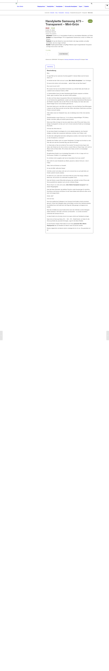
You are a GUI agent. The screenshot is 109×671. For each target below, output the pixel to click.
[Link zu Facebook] (16, 1)
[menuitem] (41, 6)
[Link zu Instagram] (19, 1)
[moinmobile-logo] (19, 6)
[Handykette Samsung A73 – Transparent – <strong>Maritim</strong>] (1, 335)
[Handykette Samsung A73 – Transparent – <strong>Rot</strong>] (107, 335)
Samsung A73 (77, 59)
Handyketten (71, 59)
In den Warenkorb (63, 53)
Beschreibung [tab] (50, 66)
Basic (87, 59)
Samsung (66, 59)
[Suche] (91, 6)
